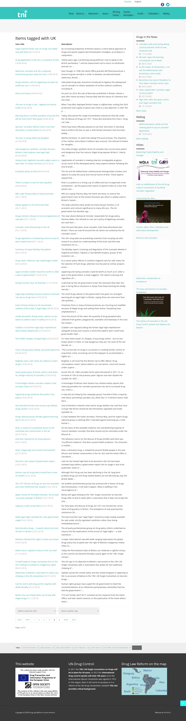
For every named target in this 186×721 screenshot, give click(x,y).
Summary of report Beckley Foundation (33, 249)
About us (80, 14)
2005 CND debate (64, 648)
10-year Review (30, 648)
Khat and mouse (22, 93)
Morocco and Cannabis (146, 238)
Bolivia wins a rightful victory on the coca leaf (36, 550)
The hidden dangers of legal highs (31, 338)
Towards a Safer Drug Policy (28, 506)
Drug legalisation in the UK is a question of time (37, 60)
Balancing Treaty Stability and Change (150, 154)
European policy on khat (26, 171)
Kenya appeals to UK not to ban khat (32, 205)
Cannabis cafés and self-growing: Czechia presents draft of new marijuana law (154, 47)
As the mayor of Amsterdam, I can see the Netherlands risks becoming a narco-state (154, 70)
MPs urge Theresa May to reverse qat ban (34, 193)
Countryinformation (128, 14)
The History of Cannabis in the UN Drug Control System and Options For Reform (153, 324)
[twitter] (168, 4)
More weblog (142, 138)
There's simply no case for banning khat (33, 182)
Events (141, 14)
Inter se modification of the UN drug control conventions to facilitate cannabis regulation (152, 187)
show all (137, 648)
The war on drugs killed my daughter (32, 138)
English (138, 1)
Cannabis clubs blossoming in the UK (32, 227)
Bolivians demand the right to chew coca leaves (37, 539)
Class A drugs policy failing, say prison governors (37, 349)
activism (108, 648)
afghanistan (123, 648)
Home (71, 14)
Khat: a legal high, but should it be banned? (35, 450)
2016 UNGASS (82, 648)
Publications (153, 14)
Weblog (166, 14)
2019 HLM (97, 648)
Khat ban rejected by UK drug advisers (33, 439)
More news (141, 110)
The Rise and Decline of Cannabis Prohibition (151, 291)
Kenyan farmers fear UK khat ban (30, 283)
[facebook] (162, 4)
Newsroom (93, 14)
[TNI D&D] (22, 13)
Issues (106, 14)
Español (127, 1)
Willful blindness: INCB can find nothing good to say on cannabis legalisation (154, 127)
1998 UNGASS (47, 648)
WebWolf (167, 712)
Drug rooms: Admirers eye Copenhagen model (36, 260)
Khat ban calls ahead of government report (35, 461)
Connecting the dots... (146, 198)
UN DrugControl (116, 14)
